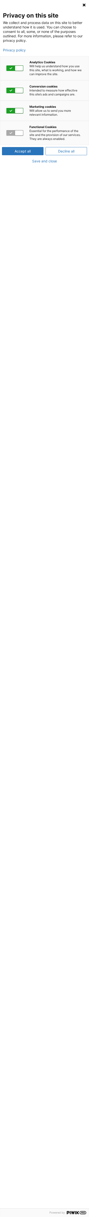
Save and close (44, 161)
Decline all (66, 151)
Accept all (23, 151)
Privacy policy (14, 50)
